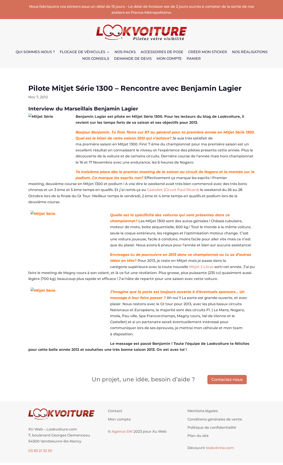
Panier (194, 59)
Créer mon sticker (207, 52)
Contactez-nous (227, 379)
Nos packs (125, 52)
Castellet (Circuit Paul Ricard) (173, 190)
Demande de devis (133, 59)
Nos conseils (95, 59)
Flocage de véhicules (82, 52)
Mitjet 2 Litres (201, 267)
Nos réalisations (250, 52)
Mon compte (169, 59)
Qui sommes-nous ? (35, 52)
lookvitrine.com (220, 448)
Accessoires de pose (162, 52)
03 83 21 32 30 (40, 451)
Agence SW (122, 431)
